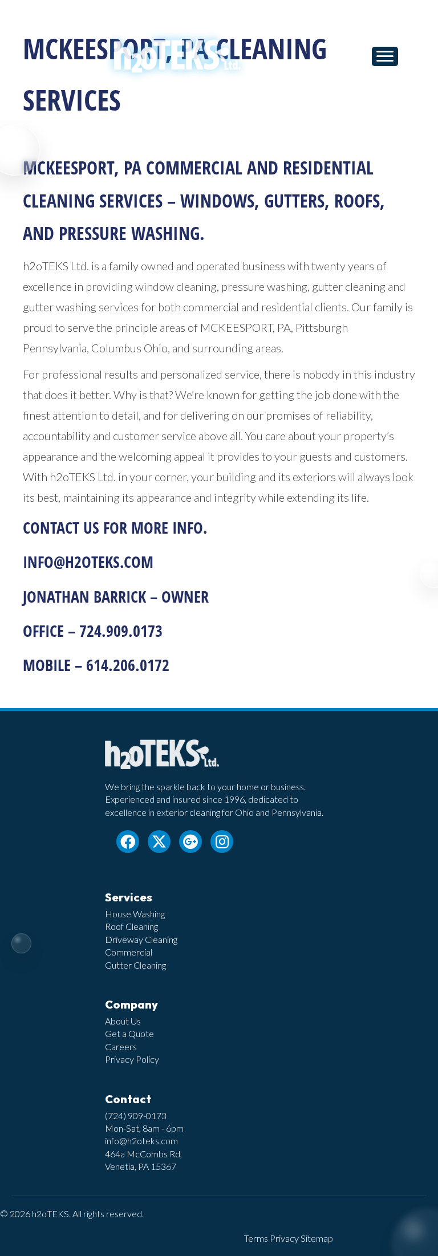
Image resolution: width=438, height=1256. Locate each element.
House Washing (135, 913)
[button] (127, 841)
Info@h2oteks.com (88, 561)
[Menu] (385, 56)
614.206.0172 (127, 665)
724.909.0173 (121, 630)
